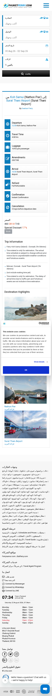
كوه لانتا (38, 495)
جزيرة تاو (35, 474)
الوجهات (13, 533)
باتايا (16, 471)
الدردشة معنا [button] (10, 580)
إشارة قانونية (42, 540)
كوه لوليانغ (6, 499)
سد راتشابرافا (41, 481)
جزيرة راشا (6, 478)
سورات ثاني (7, 485)
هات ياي (37, 523)
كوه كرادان (21, 495)
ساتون (32, 481)
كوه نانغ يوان (7, 502)
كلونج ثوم (30, 488)
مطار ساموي (7, 516)
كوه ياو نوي (26, 502)
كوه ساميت (43, 492)
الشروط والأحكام (8, 543)
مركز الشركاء (7, 566)
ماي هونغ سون (28, 505)
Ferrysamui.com (8, 556)
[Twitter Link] (10, 654)
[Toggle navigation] (47, 5)
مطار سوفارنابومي (36, 516)
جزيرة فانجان (30, 478)
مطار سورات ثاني (21, 516)
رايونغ (25, 481)
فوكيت (4, 488)
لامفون (11, 505)
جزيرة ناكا (41, 478)
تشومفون (17, 474)
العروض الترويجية (9, 536)
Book (8, 231)
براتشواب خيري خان (35, 471)
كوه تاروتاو (16, 492)
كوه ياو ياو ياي (38, 502)
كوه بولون (6, 492)
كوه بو (37, 488)
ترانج (10, 474)
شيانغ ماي (34, 485)
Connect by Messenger (15, 584)
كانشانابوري (13, 488)
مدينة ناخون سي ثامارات (27, 512)
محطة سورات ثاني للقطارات (13, 509)
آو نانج (4, 471)
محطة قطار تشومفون (35, 509)
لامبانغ (4, 505)
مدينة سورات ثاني (9, 512)
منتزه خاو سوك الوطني (32, 519)
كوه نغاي (17, 502)
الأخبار (28, 536)
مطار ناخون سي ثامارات (11, 519)
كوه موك (41, 499)
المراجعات (6, 540)
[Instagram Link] (16, 654)
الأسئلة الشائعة (18, 540)
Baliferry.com (22, 556)
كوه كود (30, 495)
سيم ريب (24, 485)
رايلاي (19, 481)
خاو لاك (5, 481)
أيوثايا (11, 471)
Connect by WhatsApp (14, 587)
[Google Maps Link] (4, 660)
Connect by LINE (12, 591)
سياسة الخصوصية (24, 543)
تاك (45, 471)
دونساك (12, 481)
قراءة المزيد (9, 409)
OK (26, 370)
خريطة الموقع (31, 546)
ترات (4, 474)
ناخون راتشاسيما (9, 523)
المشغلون (36, 536)
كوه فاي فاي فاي (8, 495)
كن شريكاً (18, 566)
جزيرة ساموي (18, 478)
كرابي (22, 488)
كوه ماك (32, 499)
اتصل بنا (42, 546)
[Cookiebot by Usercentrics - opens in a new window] (37, 323)
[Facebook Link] (4, 654)
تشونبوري (26, 474)
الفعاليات (20, 536)
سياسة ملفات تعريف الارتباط (13, 546)
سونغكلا (16, 485)
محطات (41, 533)
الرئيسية (5, 533)
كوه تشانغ (25, 492)
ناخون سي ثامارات (24, 523)
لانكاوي (18, 505)
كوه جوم (34, 492)
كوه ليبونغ (16, 499)
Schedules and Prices (27, 533)
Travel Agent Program (32, 566)
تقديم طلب (9, 577)
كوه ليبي (24, 499)
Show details (39, 362)
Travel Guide (30, 540)
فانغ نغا (42, 485)
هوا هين (44, 523)
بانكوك (22, 471)
